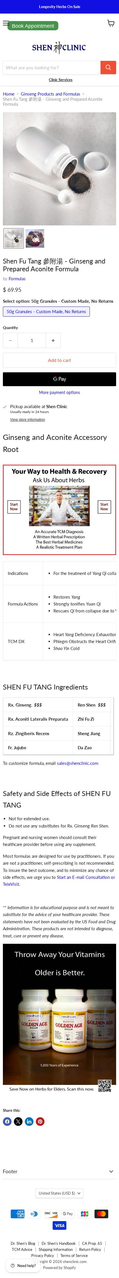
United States (57, 1193)
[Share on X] (18, 1121)
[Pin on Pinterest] (40, 1121)
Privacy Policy (42, 1255)
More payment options (59, 392)
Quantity (10, 328)
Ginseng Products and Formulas (50, 93)
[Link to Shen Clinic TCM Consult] (59, 557)
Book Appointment (33, 26)
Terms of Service (74, 1255)
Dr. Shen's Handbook (59, 1243)
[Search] (108, 67)
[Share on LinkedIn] (29, 1121)
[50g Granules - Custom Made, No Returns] (47, 317)
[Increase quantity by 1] (53, 340)
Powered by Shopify (59, 1267)
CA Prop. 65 (92, 1243)
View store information (27, 420)
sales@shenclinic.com (77, 763)
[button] (13, 238)
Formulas (17, 278)
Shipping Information (56, 1249)
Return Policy (90, 1249)
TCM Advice (22, 1249)
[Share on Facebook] (7, 1121)
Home (8, 93)
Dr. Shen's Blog (23, 1243)
